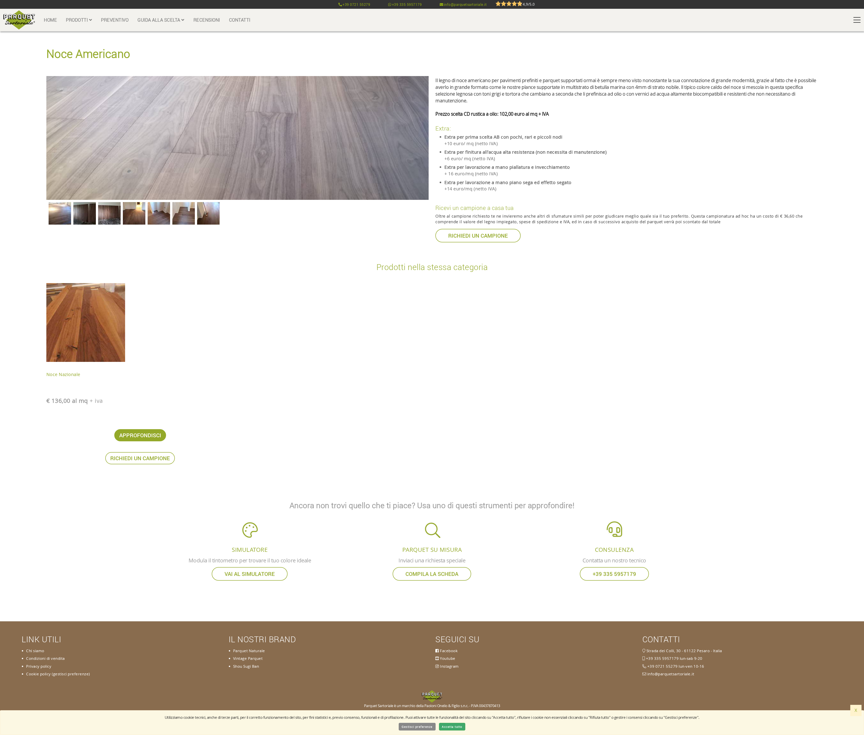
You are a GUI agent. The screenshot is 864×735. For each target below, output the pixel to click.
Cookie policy (38, 673)
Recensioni (207, 20)
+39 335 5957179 (407, 4)
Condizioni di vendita (45, 658)
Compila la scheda (431, 573)
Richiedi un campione (478, 235)
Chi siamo (35, 650)
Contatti (239, 20)
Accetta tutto (452, 726)
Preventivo (114, 20)
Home (50, 20)
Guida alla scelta (159, 20)
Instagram (449, 666)
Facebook (448, 650)
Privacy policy (38, 666)
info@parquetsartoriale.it (465, 4)
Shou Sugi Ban (246, 666)
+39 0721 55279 (356, 4)
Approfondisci (140, 435)
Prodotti (77, 20)
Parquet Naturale (249, 650)
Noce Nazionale (63, 374)
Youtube (447, 658)
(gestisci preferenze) (71, 673)
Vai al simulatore (250, 573)
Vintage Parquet (248, 658)
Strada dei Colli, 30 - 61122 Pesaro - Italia (683, 650)
